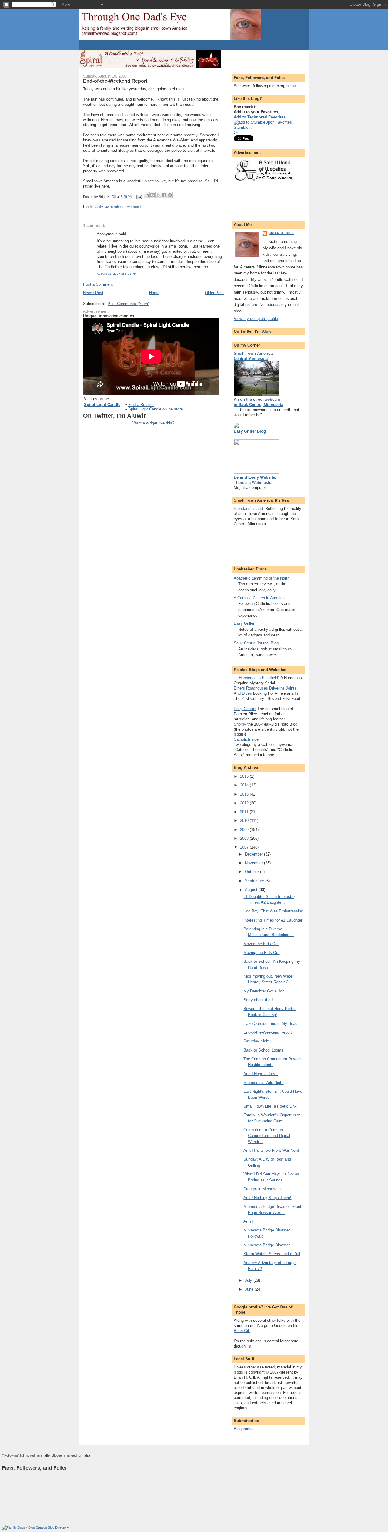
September (255, 881)
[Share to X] (158, 195)
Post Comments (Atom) (128, 303)
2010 (245, 820)
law (107, 206)
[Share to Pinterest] (170, 195)
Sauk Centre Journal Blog (256, 643)
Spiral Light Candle (102, 404)
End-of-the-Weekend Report (267, 1032)
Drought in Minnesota (262, 1189)
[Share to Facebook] (164, 195)
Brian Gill (242, 1330)
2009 (245, 829)
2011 (245, 811)
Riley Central (245, 708)
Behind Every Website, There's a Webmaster (255, 480)
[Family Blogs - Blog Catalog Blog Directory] (35, 1527)
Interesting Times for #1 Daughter (272, 920)
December (254, 854)
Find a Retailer (141, 404)
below (291, 86)
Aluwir (268, 331)
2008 (245, 838)
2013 (245, 794)
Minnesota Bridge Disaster (266, 1245)
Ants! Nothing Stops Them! (267, 1197)
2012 (245, 803)
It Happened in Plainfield (256, 678)
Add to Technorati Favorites (260, 117)
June (250, 1289)
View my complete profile (256, 318)
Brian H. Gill (281, 233)
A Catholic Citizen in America (259, 598)
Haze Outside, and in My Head (270, 1023)
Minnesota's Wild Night (263, 1082)
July (249, 1280)
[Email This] (147, 195)
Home (154, 293)
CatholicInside (246, 739)
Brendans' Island (248, 508)
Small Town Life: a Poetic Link (270, 1106)
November (254, 863)
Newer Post (93, 293)
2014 (245, 785)
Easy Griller (244, 623)
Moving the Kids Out (261, 952)
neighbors (118, 206)
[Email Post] (138, 196)
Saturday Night (256, 1041)
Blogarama (243, 1429)
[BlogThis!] (152, 195)
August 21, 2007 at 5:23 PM (116, 273)
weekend (134, 206)
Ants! (248, 1221)
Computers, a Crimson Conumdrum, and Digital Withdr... (266, 1136)
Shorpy (240, 724)
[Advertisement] (150, 45)
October (252, 871)
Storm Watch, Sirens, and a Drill (271, 1253)
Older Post (214, 293)
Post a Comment (98, 284)
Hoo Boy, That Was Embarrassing (273, 911)
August (252, 889)
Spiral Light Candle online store (155, 409)
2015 (245, 776)
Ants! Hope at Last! (260, 1074)
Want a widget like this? (153, 423)
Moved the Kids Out (261, 944)
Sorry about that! (258, 1000)
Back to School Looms (263, 1050)
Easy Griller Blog (250, 431)
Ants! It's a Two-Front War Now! (271, 1150)
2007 (245, 847)
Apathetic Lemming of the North (261, 578)
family (99, 206)
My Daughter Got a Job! (264, 991)
